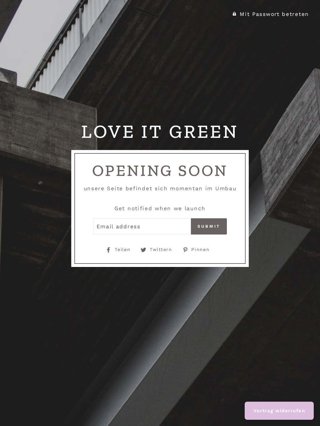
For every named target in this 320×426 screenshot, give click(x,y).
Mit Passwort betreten (274, 14)
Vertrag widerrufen (279, 411)
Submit (209, 226)
